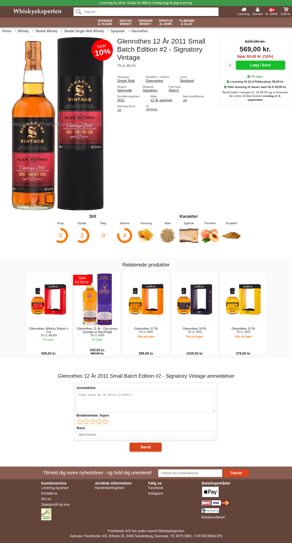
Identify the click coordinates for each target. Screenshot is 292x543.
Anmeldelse (86, 388)
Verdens (145, 22)
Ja (185, 100)
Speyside (124, 90)
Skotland (187, 81)
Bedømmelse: (93, 415)
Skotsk (125, 22)
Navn (81, 428)
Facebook (155, 488)
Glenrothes (154, 81)
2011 (121, 100)
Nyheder (105, 22)
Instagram (155, 493)
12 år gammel (161, 100)
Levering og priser (55, 488)
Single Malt (126, 81)
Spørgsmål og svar (55, 504)
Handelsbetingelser (109, 488)
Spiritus (166, 22)
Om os (46, 499)
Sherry (173, 90)
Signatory (150, 90)
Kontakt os (49, 493)
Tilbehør (186, 22)
